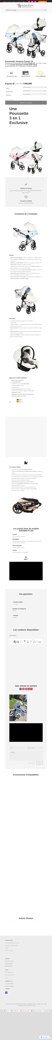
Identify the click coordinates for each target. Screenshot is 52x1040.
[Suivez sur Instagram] (23, 689)
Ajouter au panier (26, 103)
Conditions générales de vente (12, 943)
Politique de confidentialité (11, 945)
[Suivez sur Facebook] (21, 689)
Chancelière (8, 95)
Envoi (39, 763)
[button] (44, 19)
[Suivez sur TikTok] (26, 689)
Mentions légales (9, 950)
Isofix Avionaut (30, 394)
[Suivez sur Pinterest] (31, 689)
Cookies (7, 948)
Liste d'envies (10, 100)
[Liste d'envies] (9, 802)
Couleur (7, 88)
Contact (7, 977)
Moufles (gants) (9, 91)
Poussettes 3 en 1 (9, 972)
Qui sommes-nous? (9, 975)
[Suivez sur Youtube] (29, 689)
